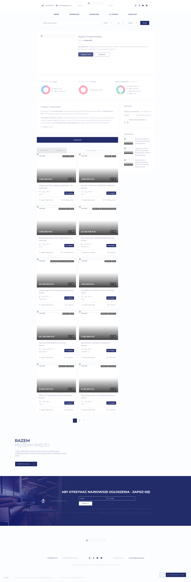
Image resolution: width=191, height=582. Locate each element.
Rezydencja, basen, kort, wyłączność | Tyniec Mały (59, 238)
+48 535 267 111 (52, 558)
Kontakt (133, 14)
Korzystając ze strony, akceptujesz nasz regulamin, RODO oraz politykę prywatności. (34, 577)
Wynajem (94, 14)
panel (6, 577)
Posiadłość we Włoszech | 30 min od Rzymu (99, 290)
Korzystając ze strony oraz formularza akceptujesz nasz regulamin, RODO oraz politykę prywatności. (121, 508)
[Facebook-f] (139, 5)
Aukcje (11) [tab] (77, 140)
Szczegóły (69, 193)
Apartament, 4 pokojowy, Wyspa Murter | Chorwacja (142, 162)
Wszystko (44, 150)
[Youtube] (143, 5)
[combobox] (108, 23)
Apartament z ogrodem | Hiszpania (95, 343)
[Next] (84, 420)
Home (56, 14)
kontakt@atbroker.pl (143, 115)
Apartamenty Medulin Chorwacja (52, 343)
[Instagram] (135, 5)
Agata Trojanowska (47, 200)
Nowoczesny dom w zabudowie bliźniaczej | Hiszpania (103, 395)
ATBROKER (88, 40)
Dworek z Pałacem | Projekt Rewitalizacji (98, 185)
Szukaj (145, 23)
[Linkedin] (146, 5)
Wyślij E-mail (86, 54)
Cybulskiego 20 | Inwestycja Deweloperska (56, 290)
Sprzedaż (74, 14)
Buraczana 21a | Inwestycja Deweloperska (98, 238)
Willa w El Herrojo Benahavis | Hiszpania (55, 395)
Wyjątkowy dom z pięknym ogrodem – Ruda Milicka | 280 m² (63, 185)
